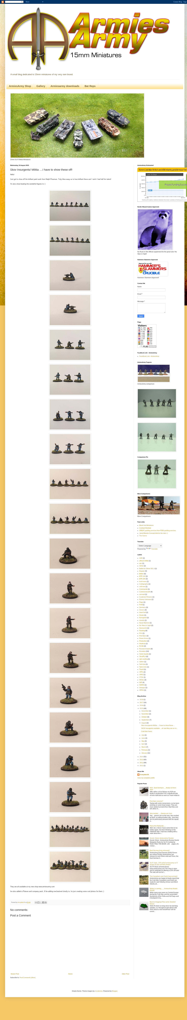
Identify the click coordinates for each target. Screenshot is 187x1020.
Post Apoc (142, 636)
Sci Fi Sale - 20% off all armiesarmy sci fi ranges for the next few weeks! (164, 863)
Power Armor (143, 638)
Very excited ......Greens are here (161, 813)
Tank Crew (143, 667)
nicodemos (99, 991)
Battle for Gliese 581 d (147, 568)
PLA (140, 633)
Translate (154, 549)
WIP (140, 682)
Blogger (114, 991)
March (143, 747)
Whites (141, 680)
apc (140, 563)
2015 (142, 708)
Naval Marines (144, 623)
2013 (142, 759)
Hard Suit (142, 612)
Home (70, 974)
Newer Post (15, 974)
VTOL (141, 677)
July (143, 735)
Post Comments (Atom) (27, 977)
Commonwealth (144, 592)
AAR (140, 558)
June (143, 738)
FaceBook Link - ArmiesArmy (149, 356)
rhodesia (142, 643)
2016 (142, 705)
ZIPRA (141, 690)
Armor (141, 566)
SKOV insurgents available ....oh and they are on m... (159, 728)
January (144, 753)
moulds (141, 620)
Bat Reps (90, 86)
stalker (141, 662)
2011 (142, 765)
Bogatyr (142, 571)
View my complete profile (146, 778)
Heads (141, 615)
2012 (142, 763)
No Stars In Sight (145, 625)
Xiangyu (142, 688)
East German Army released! (159, 850)
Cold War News (146, 731)
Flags (141, 602)
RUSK (141, 646)
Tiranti (141, 669)
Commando (143, 589)
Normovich (143, 628)
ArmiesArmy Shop (20, 86)
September (145, 720)
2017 (142, 702)
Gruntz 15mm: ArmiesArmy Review (162, 838)
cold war (142, 586)
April (143, 744)
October (144, 717)
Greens (141, 610)
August (144, 723)
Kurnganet (143, 618)
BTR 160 (142, 576)
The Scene (143, 536)
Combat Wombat (145, 528)
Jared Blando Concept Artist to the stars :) (153, 533)
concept (142, 594)
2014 (142, 757)
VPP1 (141, 672)
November (145, 714)
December (145, 711)
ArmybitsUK (144, 774)
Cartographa (143, 584)
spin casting (143, 659)
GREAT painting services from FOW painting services (157, 530)
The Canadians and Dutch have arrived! (163, 876)
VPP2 (141, 675)
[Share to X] (41, 902)
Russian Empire (144, 649)
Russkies (142, 651)
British (141, 574)
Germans (142, 607)
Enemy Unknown (145, 599)
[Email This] (36, 902)
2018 (142, 699)
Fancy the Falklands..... (158, 826)
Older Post (125, 974)
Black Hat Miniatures (146, 525)
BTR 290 (142, 579)
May (143, 741)
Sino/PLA (142, 656)
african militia (143, 561)
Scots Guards (144, 654)
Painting (142, 631)
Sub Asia (142, 664)
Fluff (140, 605)
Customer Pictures (145, 597)
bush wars (142, 581)
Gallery (40, 86)
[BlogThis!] (38, 902)
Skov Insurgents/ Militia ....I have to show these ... (158, 725)
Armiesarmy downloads (65, 86)
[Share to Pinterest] (45, 902)
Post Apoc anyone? (156, 801)
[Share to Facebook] (43, 902)
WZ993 (141, 685)
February (144, 750)
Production (143, 641)
